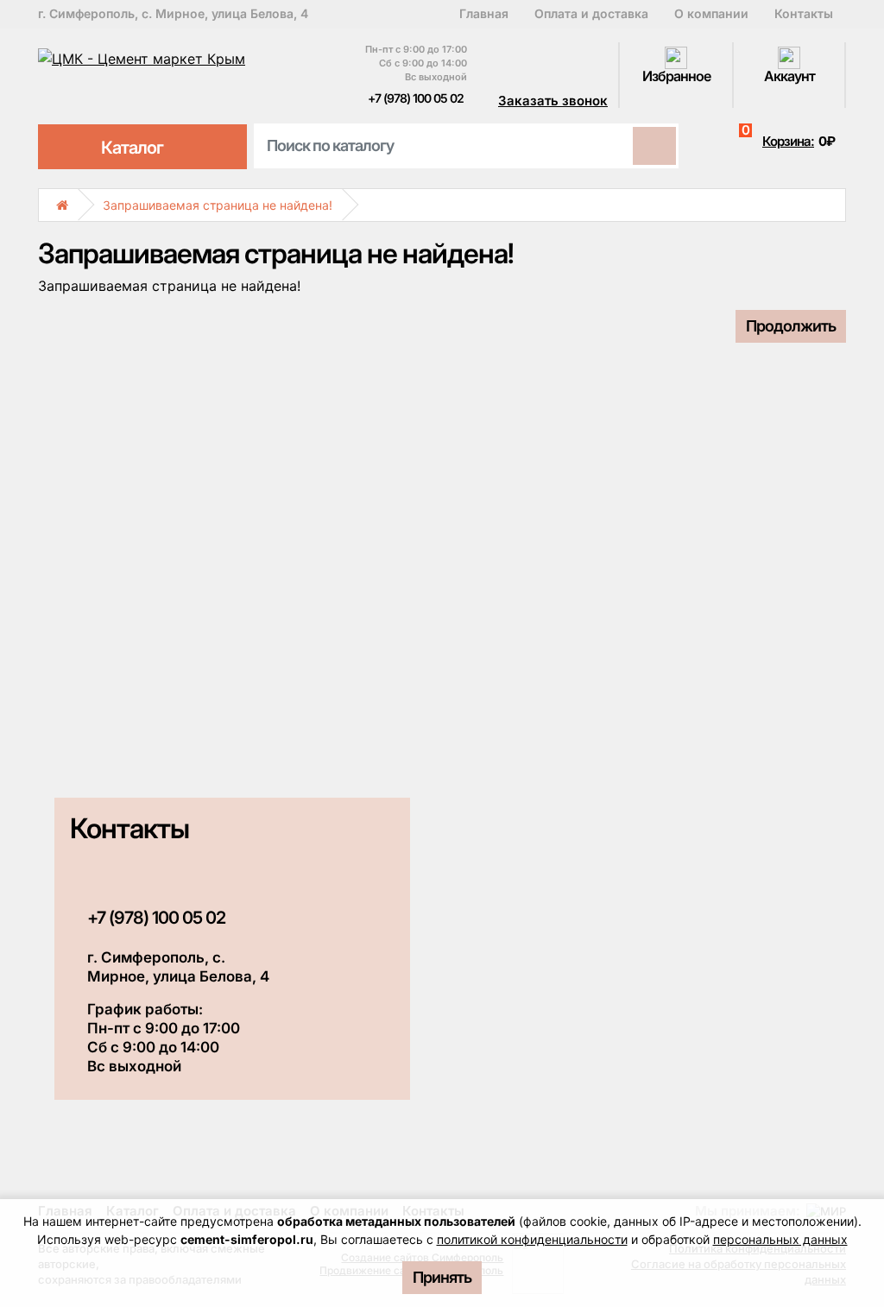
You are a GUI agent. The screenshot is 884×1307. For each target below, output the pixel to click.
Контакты (803, 14)
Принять (442, 1277)
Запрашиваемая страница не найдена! (217, 205)
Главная (483, 14)
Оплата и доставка (591, 14)
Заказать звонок (553, 100)
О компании (711, 14)
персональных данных (780, 1239)
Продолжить (791, 326)
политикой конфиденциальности (532, 1239)
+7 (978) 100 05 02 (414, 98)
